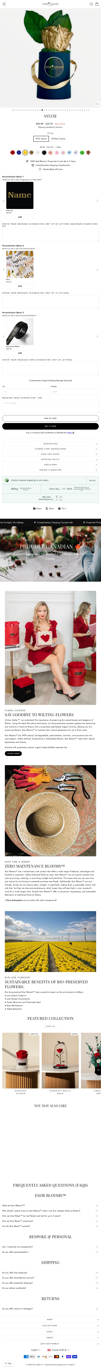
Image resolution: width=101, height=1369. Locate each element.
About (49, 1337)
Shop (50, 1319)
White (38, 152)
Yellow (25, 152)
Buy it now (50, 426)
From (53, 386)
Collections (49, 1325)
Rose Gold (88, 152)
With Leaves (41, 138)
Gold (31, 152)
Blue (19, 152)
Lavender (75, 152)
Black (44, 152)
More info (92, 480)
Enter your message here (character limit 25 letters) (37, 360)
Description (51, 443)
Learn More (13, 753)
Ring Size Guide (50, 454)
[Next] (97, 200)
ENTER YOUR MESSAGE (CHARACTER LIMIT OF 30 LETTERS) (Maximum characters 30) (50, 225)
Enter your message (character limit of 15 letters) (35, 293)
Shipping (41, 127)
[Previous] (4, 200)
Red (12, 152)
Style (50, 133)
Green (82, 152)
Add (20, 217)
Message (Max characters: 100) (22, 398)
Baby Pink (63, 152)
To (3, 386)
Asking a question (50, 470)
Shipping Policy (50, 459)
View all (50, 1026)
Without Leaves (58, 138)
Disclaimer (50, 464)
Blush (50, 152)
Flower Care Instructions (50, 449)
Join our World (50, 1343)
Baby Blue (69, 152)
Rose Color (50, 147)
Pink (56, 152)
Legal (50, 1331)
